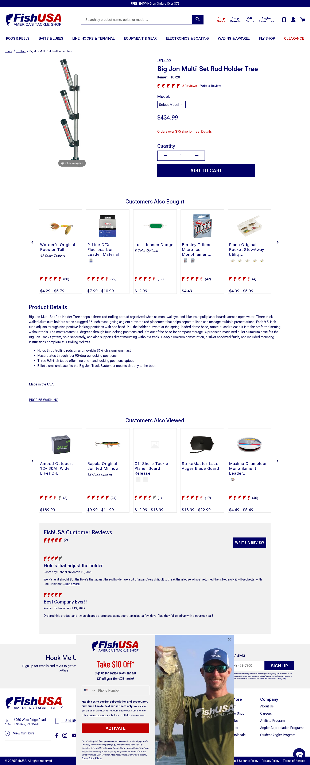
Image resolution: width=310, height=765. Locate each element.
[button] (32, 242)
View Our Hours (23, 733)
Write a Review (249, 543)
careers (266, 713)
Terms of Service (294, 760)
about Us (267, 706)
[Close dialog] (229, 639)
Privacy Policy (281, 679)
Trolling (21, 51)
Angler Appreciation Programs (282, 728)
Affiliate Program (272, 721)
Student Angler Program (277, 735)
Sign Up (279, 665)
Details (206, 131)
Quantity (166, 145)
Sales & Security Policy (243, 760)
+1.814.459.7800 (73, 721)
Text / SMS (235, 655)
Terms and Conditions (267, 679)
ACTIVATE (115, 728)
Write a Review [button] (210, 86)
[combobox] (89, 690)
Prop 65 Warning (43, 400)
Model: (163, 96)
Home (8, 51)
